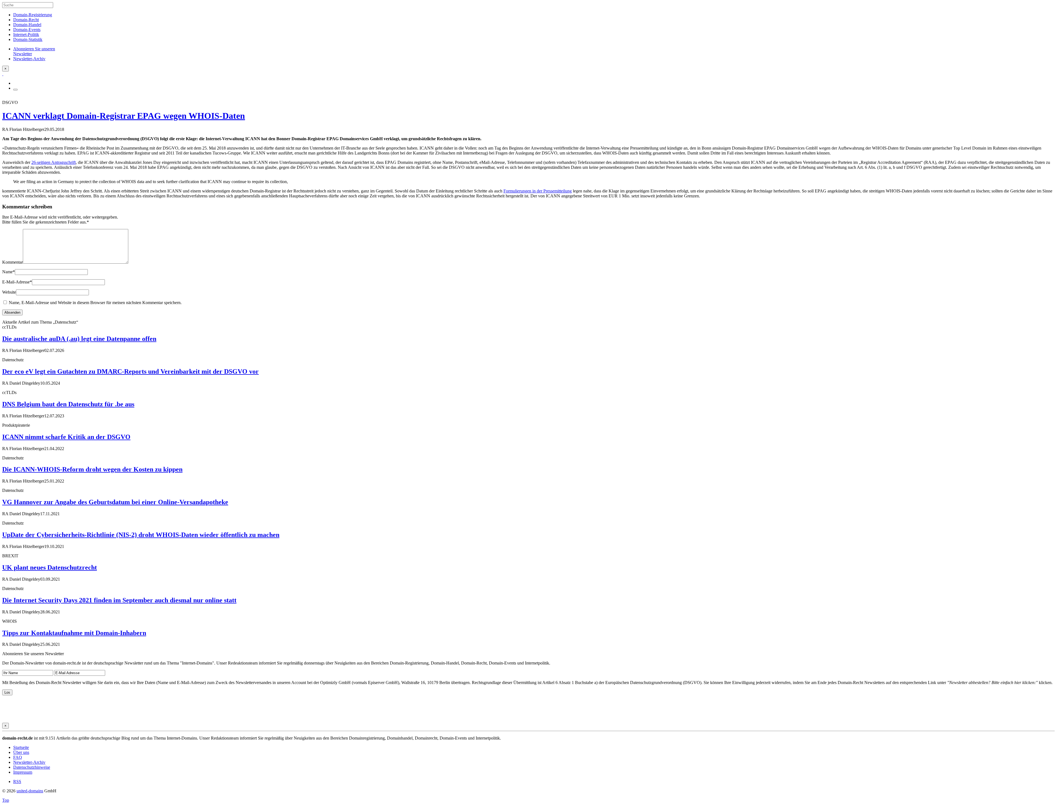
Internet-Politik (26, 34)
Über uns (21, 752)
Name (8, 271)
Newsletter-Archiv (29, 762)
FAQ (17, 757)
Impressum (22, 772)
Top (5, 800)
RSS (17, 781)
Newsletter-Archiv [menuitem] (29, 58)
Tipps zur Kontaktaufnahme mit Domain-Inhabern (74, 632)
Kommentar (12, 262)
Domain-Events (26, 29)
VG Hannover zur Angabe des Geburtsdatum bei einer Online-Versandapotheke (115, 502)
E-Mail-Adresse (17, 282)
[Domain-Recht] (2, 73)
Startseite (21, 747)
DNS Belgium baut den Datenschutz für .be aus (68, 404)
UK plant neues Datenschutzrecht (49, 567)
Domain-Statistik (27, 39)
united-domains (30, 791)
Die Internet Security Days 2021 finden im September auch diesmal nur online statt (119, 600)
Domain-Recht (26, 19)
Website (9, 292)
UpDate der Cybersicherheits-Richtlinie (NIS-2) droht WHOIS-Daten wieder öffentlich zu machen (140, 534)
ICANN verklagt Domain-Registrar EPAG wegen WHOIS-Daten (123, 116)
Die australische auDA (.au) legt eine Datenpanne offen (79, 338)
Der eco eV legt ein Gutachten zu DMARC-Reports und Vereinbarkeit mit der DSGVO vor (130, 371)
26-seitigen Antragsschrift (53, 162)
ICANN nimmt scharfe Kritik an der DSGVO (66, 436)
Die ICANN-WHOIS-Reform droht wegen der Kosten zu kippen (92, 469)
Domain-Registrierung (32, 14)
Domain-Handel (27, 24)
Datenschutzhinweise (31, 767)
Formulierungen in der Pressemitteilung (537, 191)
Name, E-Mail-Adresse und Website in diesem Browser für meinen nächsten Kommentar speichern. (95, 302)
